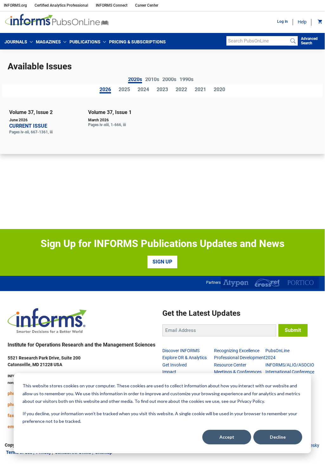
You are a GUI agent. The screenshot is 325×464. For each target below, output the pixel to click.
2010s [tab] (152, 80)
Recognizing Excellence (236, 350)
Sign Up (162, 262)
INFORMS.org (15, 5)
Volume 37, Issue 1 (110, 112)
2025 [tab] (124, 90)
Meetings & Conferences (238, 371)
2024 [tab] (143, 90)
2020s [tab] (135, 80)
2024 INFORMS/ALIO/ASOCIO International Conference (289, 364)
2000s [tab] (169, 80)
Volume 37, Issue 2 (31, 112)
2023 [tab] (162, 90)
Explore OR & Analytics (184, 357)
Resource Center (230, 364)
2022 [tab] (181, 90)
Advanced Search (309, 40)
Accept (226, 437)
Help (302, 21)
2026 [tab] (105, 90)
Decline (278, 437)
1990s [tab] (186, 80)
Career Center (146, 5)
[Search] (293, 41)
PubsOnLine (277, 350)
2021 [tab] (200, 90)
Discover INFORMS (180, 350)
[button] (18, 41)
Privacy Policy (250, 401)
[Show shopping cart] (319, 22)
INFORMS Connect (111, 5)
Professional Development (239, 357)
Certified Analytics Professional (61, 5)
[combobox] (257, 41)
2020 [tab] (219, 90)
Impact (169, 371)
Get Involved (174, 364)
